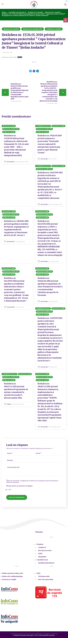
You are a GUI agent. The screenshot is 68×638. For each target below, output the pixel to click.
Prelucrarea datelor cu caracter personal (24, 634)
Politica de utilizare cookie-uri (47, 634)
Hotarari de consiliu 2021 (44, 311)
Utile (38, 573)
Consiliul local (42, 560)
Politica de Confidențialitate (12, 576)
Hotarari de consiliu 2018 (32, 29)
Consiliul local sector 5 (17, 12)
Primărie (40, 544)
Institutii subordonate (46, 563)
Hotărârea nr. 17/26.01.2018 (9, 57)
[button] (67, 2)
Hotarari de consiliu (52, 12)
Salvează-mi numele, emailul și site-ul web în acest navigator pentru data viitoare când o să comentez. (32, 481)
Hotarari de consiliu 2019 (44, 129)
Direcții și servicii (44, 550)
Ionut (9, 404)
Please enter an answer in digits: (19, 486)
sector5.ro (10, 161)
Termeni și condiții (9, 579)
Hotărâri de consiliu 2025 (11, 377)
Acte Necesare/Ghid (45, 579)
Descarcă (19, 57)
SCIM (40, 553)
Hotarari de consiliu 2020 (11, 129)
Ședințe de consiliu (35, 12)
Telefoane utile (44, 576)
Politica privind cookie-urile (12, 573)
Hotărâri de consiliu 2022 (44, 169)
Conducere (42, 547)
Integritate (42, 557)
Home (4, 12)
